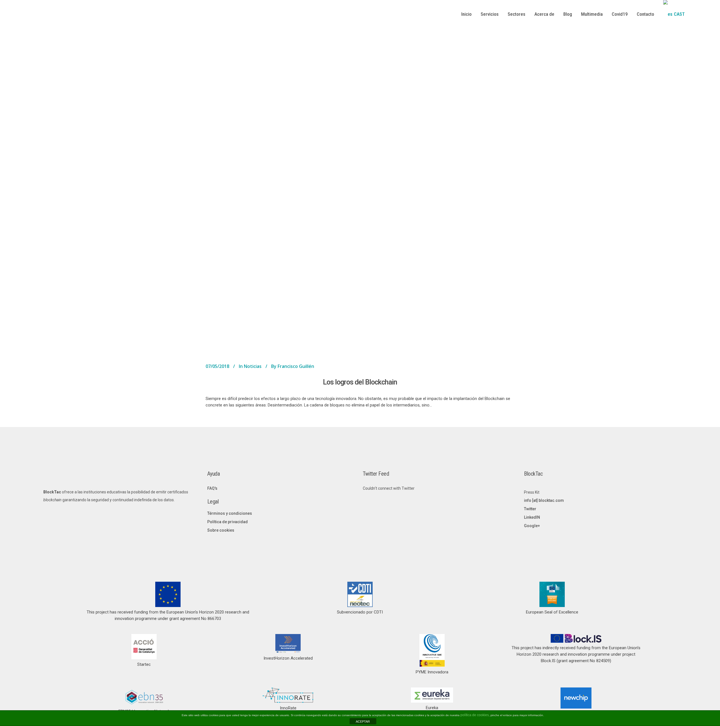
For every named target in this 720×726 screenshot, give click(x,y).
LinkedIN (532, 517)
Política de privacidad (227, 522)
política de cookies (474, 715)
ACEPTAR (363, 721)
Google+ (532, 525)
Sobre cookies (220, 530)
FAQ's (212, 488)
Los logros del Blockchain (360, 382)
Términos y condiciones (229, 513)
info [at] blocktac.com (544, 500)
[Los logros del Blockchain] (360, 195)
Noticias (253, 366)
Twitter (530, 509)
